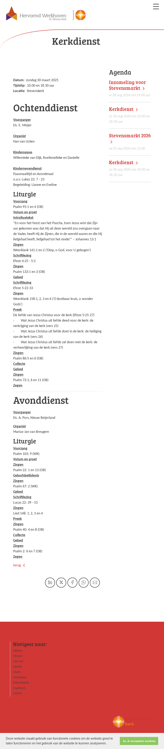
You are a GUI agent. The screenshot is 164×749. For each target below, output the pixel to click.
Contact (17, 693)
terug (17, 565)
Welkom (17, 650)
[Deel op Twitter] (61, 583)
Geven (16, 672)
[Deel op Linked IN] (50, 583)
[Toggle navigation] (156, 6)
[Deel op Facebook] (72, 583)
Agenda (17, 666)
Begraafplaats (21, 682)
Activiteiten (19, 677)
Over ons (18, 661)
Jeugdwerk (19, 688)
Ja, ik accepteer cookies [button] (139, 741)
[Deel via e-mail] (95, 583)
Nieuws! (17, 656)
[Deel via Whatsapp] (84, 583)
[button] (108, 743)
